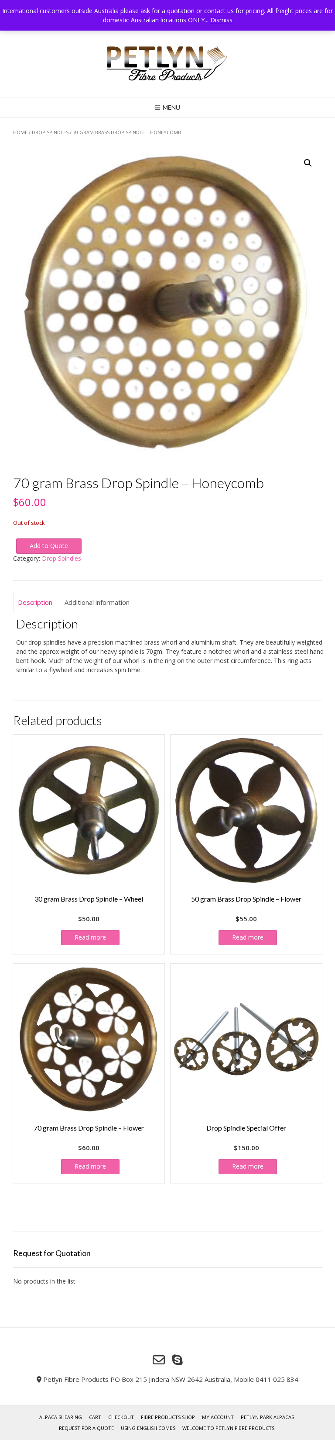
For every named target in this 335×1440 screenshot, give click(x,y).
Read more (90, 937)
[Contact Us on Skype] (177, 1360)
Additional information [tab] (97, 602)
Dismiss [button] (221, 20)
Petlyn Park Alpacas (267, 1417)
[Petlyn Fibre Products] (167, 63)
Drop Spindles (50, 132)
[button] (308, 163)
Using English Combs (148, 1428)
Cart (95, 1417)
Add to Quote (49, 545)
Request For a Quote (86, 1428)
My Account (218, 1417)
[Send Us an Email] (159, 1360)
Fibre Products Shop (168, 1417)
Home (20, 132)
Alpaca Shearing (60, 1417)
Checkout (121, 1417)
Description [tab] (35, 602)
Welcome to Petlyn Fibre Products (228, 1428)
